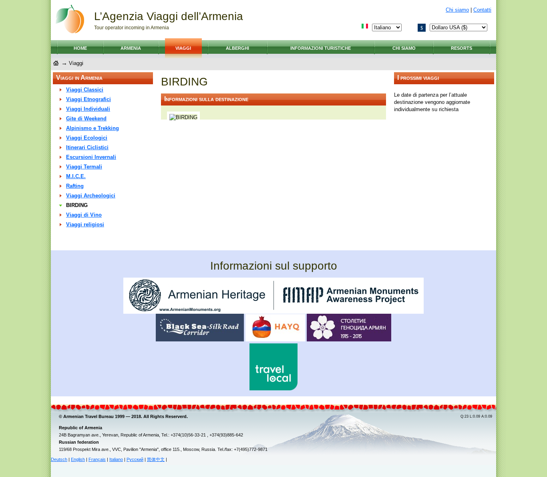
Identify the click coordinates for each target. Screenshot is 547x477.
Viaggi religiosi (85, 224)
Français (97, 459)
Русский (135, 459)
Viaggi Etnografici (88, 99)
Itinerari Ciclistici (87, 147)
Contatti (482, 10)
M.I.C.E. (76, 176)
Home (80, 48)
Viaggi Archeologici (90, 196)
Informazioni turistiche (320, 48)
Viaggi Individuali (88, 109)
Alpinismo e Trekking (92, 128)
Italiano (116, 459)
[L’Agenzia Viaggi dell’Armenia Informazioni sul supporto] (273, 312)
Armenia (131, 48)
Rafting (75, 186)
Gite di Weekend (86, 119)
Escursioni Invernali (91, 157)
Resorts (461, 48)
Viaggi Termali (84, 167)
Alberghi (237, 48)
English (78, 459)
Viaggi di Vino (84, 215)
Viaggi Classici (84, 90)
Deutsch (59, 459)
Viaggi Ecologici (86, 138)
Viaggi (183, 48)
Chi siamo (457, 10)
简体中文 (156, 459)
